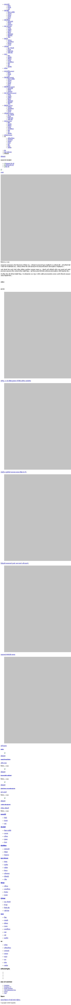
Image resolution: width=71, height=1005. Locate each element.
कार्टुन (9, 143)
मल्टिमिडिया (7, 20)
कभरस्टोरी (6, 4)
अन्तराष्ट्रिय (11, 42)
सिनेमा (9, 27)
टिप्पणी (9, 7)
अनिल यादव (4, 763)
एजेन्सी (2, 172)
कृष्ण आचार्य (3, 792)
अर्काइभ (9, 147)
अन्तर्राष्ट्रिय (11, 62)
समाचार (9, 141)
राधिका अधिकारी (5, 808)
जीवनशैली (6, 10)
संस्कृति (9, 57)
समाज (5, 54)
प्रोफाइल (6, 46)
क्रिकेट (9, 43)
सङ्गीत (9, 29)
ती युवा (9, 49)
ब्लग (9, 144)
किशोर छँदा (10, 51)
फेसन (9, 18)
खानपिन (10, 66)
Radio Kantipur (8, 988)
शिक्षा (9, 56)
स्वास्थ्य (9, 13)
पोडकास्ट (10, 24)
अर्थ (9, 65)
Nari (5, 993)
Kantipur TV (7, 987)
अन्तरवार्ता (10, 140)
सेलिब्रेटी (10, 35)
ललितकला (10, 34)
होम (5, 150)
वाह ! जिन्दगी (11, 48)
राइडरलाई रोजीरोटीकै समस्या (8, 654)
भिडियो (9, 23)
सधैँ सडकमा (4, 746)
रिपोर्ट (9, 6)
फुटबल (9, 45)
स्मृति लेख (10, 52)
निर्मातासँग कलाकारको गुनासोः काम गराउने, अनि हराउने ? (15, 563)
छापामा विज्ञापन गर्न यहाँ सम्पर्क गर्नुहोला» (10, 1000)
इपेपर (9, 146)
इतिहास (9, 59)
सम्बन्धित (2, 749)
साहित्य (9, 31)
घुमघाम (9, 17)
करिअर (9, 15)
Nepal (5, 991)
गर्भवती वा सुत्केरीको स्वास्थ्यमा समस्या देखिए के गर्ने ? (14, 472)
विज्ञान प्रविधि (11, 12)
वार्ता (9, 9)
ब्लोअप (5, 68)
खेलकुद (6, 38)
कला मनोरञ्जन (8, 26)
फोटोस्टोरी (10, 21)
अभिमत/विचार (11, 138)
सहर (9, 63)
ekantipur (6, 985)
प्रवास (9, 60)
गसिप (9, 37)
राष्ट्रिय (9, 40)
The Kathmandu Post (10, 990)
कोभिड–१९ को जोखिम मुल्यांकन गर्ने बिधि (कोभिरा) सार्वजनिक (16, 381)
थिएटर (9, 32)
